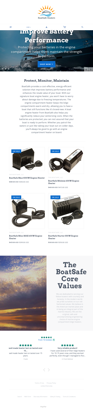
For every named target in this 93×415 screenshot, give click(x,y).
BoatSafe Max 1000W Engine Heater (27, 178)
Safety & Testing (55, 397)
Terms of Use (39, 383)
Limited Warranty (46, 386)
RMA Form (27, 397)
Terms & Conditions (69, 397)
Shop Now (46, 64)
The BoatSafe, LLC (16, 175)
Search (19, 397)
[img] (46, 337)
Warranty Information (40, 397)
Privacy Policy (51, 383)
